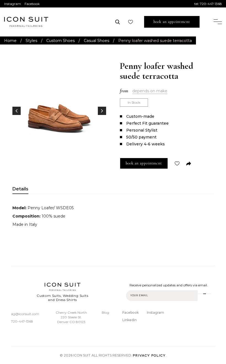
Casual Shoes (96, 40)
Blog (105, 312)
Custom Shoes (60, 40)
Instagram (12, 4)
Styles (31, 40)
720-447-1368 (211, 4)
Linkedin (129, 320)
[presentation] (16, 111)
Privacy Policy (149, 355)
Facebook (32, 4)
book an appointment (172, 21)
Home (10, 40)
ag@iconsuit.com (25, 314)
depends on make (149, 90)
